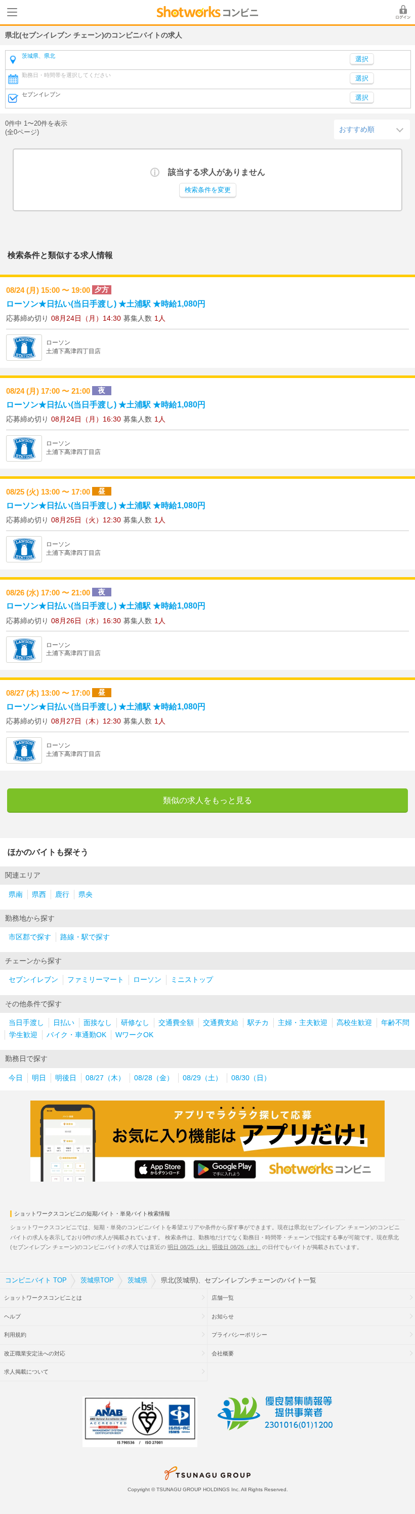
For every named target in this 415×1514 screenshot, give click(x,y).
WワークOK (134, 1035)
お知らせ (223, 1316)
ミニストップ (192, 979)
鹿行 (62, 894)
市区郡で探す (30, 937)
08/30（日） (251, 1078)
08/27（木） (105, 1078)
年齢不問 (395, 1023)
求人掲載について (26, 1372)
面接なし (98, 1023)
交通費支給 (220, 1023)
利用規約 (15, 1335)
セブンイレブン (33, 979)
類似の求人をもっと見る (207, 800)
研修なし (135, 1023)
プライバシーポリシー (239, 1335)
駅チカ (258, 1023)
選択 (361, 78)
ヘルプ (12, 1316)
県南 (16, 894)
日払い (63, 1023)
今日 (16, 1078)
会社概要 (223, 1353)
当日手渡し (26, 1023)
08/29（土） (202, 1078)
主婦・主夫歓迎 (302, 1023)
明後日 (65, 1078)
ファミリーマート (95, 979)
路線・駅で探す (85, 937)
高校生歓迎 (354, 1023)
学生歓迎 (23, 1035)
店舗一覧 (223, 1298)
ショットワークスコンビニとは (43, 1298)
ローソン (147, 979)
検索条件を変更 (208, 190)
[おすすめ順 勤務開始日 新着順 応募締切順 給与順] (372, 129)
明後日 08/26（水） (236, 1247)
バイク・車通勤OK (76, 1035)
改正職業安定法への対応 (34, 1353)
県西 (39, 894)
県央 (85, 894)
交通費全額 (176, 1023)
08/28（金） (154, 1078)
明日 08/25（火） (189, 1247)
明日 (39, 1078)
